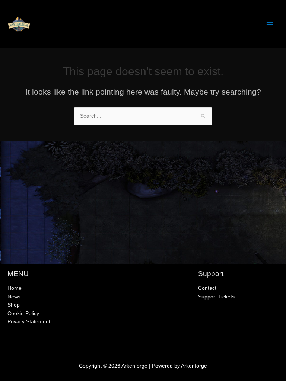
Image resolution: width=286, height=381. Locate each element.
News (13, 297)
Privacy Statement (28, 321)
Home (14, 288)
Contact (207, 288)
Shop (13, 305)
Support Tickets (216, 297)
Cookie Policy (23, 313)
